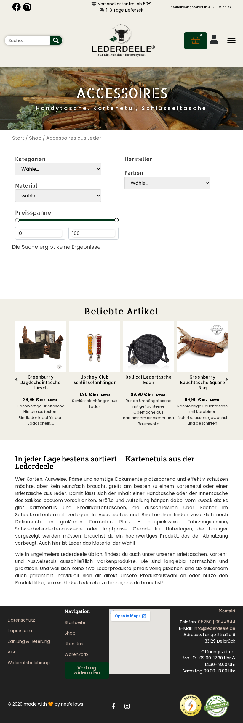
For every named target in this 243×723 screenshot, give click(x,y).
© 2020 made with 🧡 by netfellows (45, 704)
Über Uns (74, 644)
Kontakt (227, 611)
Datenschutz (21, 620)
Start (18, 138)
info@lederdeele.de (214, 628)
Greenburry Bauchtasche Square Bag (202, 382)
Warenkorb (76, 654)
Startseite (75, 622)
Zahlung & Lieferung (29, 641)
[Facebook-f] (114, 706)
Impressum (20, 631)
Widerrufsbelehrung (29, 663)
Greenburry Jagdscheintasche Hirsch (40, 382)
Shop (35, 138)
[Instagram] (27, 7)
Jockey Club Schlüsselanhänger (94, 379)
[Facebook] (16, 7)
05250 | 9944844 (216, 622)
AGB (12, 652)
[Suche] (56, 40)
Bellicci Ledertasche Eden (148, 379)
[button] (231, 40)
